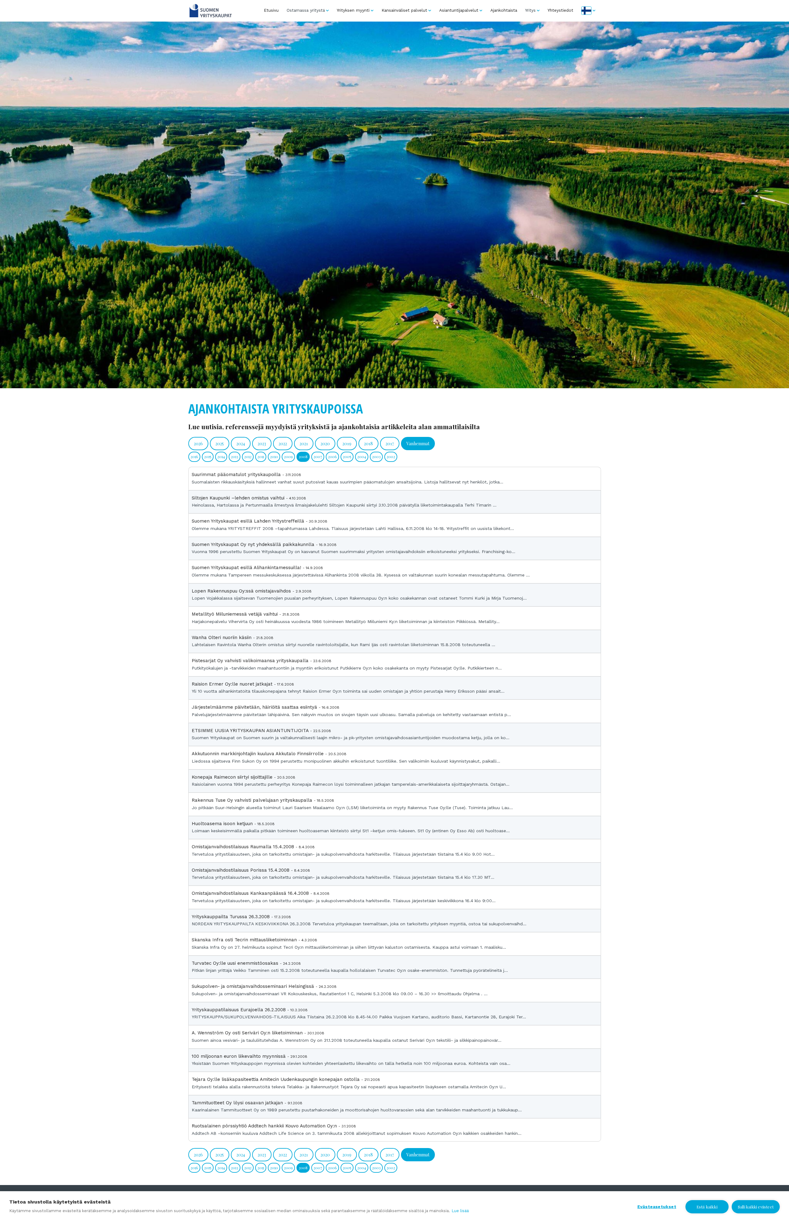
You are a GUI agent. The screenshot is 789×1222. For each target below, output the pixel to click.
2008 (303, 456)
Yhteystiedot (560, 10)
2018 (368, 443)
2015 (207, 456)
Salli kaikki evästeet (756, 1206)
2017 (390, 443)
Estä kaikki (707, 1206)
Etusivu (271, 10)
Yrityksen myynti (353, 10)
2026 (198, 443)
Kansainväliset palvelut (404, 10)
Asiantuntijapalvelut (458, 10)
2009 (288, 456)
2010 (274, 456)
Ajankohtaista (503, 10)
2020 (325, 443)
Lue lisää (460, 1210)
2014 (221, 456)
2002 (390, 456)
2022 (283, 443)
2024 (240, 443)
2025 (219, 443)
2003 (376, 456)
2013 (234, 456)
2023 (262, 443)
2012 (247, 456)
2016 (194, 456)
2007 (317, 456)
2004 (361, 456)
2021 (304, 443)
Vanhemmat (418, 443)
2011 (260, 456)
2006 (332, 456)
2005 (347, 456)
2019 (346, 443)
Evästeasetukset (656, 1206)
